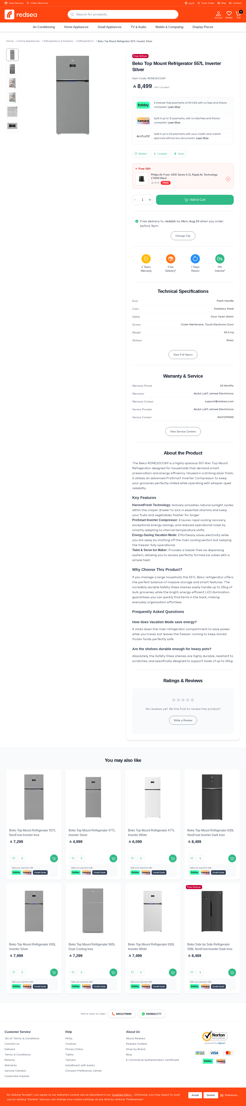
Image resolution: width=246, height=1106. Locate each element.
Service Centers (15, 1071)
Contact (237, 3)
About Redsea (135, 1038)
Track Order (207, 3)
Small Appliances (109, 27)
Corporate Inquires (17, 1076)
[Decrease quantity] (135, 200)
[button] (229, 1095)
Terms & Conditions (18, 1054)
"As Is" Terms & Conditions (22, 1038)
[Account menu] (218, 13)
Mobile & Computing (169, 27)
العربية (191, 3)
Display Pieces (203, 27)
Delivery (10, 1049)
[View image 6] (12, 126)
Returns (10, 1060)
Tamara (70, 1060)
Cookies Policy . (122, 1095)
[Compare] (21, 858)
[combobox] (123, 14)
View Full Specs (183, 354)
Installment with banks (80, 1065)
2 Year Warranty (39, 3)
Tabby (69, 1054)
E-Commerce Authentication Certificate (152, 1060)
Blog (223, 3)
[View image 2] (12, 69)
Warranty (11, 1065)
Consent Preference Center (83, 1071)
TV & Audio (138, 27)
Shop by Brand (135, 1049)
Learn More (174, 107)
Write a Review (183, 720)
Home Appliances (76, 27)
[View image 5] (12, 112)
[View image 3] (12, 83)
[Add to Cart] (54, 858)
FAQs (68, 1038)
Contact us (12, 1044)
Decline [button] (211, 1095)
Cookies (70, 1044)
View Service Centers (183, 431)
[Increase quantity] (150, 200)
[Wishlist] (229, 13)
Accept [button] (195, 1095)
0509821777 (153, 1013)
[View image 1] (12, 55)
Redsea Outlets (136, 1044)
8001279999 (123, 1013)
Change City (182, 235)
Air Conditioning (44, 27)
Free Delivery (16, 3)
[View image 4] (12, 97)
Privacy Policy (74, 1049)
